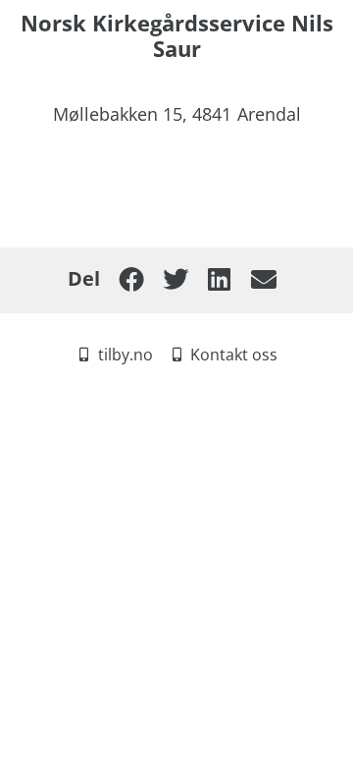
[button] (131, 279)
